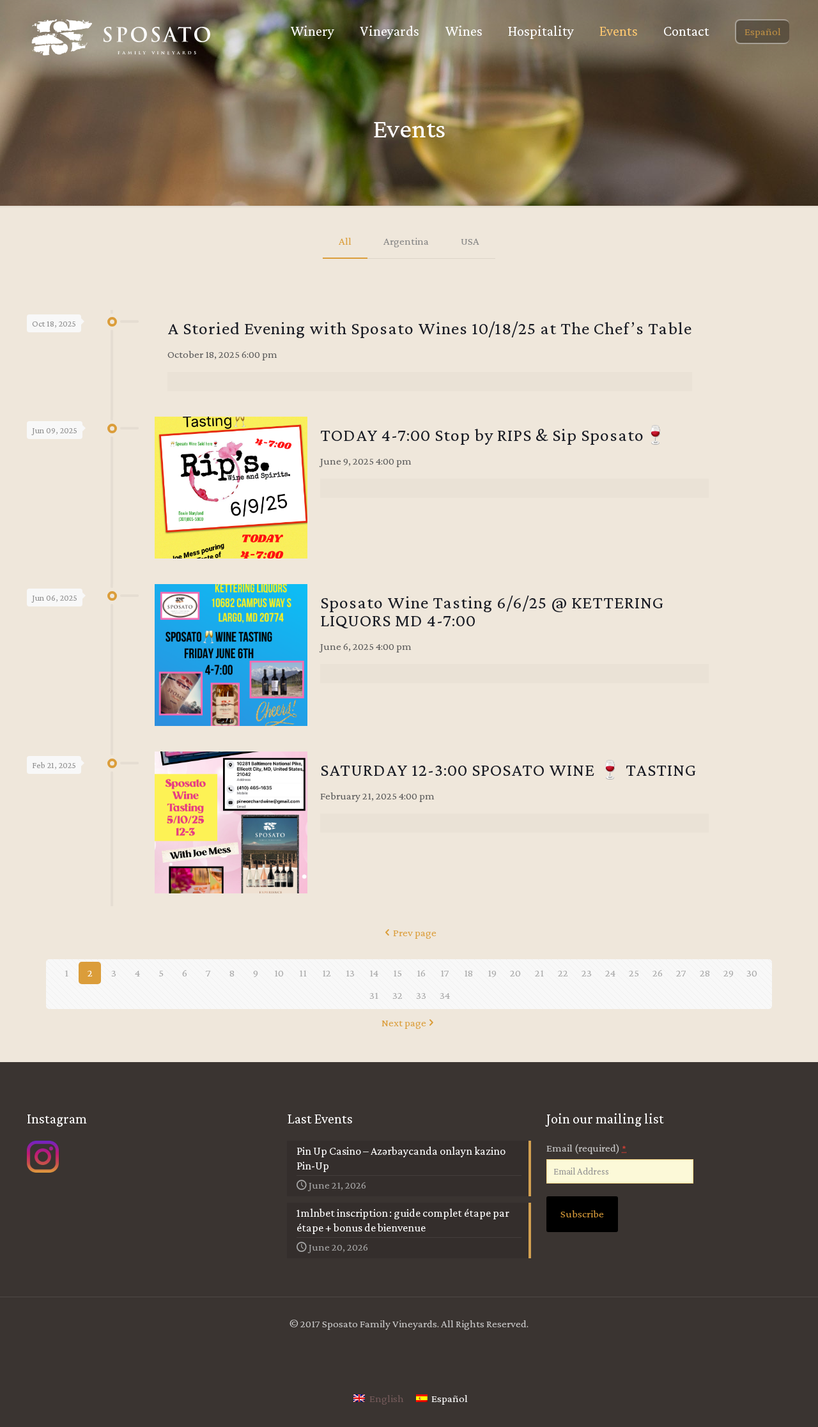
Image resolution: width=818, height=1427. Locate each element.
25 (634, 973)
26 (657, 973)
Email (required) (586, 1148)
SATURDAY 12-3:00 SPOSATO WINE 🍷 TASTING (508, 770)
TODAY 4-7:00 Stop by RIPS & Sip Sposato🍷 (493, 435)
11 (303, 973)
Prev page (414, 933)
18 (468, 973)
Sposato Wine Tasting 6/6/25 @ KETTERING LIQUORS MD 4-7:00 (492, 611)
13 (350, 973)
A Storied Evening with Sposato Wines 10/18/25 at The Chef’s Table (429, 328)
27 (681, 973)
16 (421, 973)
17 (444, 973)
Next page (404, 1023)
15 (397, 973)
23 (587, 973)
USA (470, 241)
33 (421, 995)
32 (397, 995)
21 (539, 973)
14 (373, 973)
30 (751, 973)
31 (373, 995)
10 (279, 973)
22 (563, 973)
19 (492, 973)
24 (610, 973)
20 (515, 973)
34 (445, 995)
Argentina (406, 241)
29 (728, 973)
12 (326, 973)
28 (705, 973)
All (345, 241)
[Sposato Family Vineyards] (121, 37)
